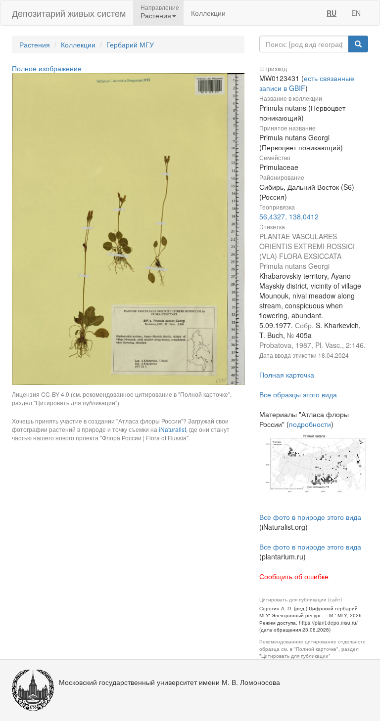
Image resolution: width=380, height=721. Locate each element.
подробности (310, 424)
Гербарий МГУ (130, 44)
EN (356, 13)
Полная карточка (286, 375)
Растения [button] (156, 15)
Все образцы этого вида (298, 394)
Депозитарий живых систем (69, 12)
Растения (34, 44)
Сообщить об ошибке (294, 576)
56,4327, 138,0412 (289, 216)
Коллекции (208, 13)
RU (331, 13)
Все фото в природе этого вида (310, 517)
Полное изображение (47, 68)
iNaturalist (172, 429)
